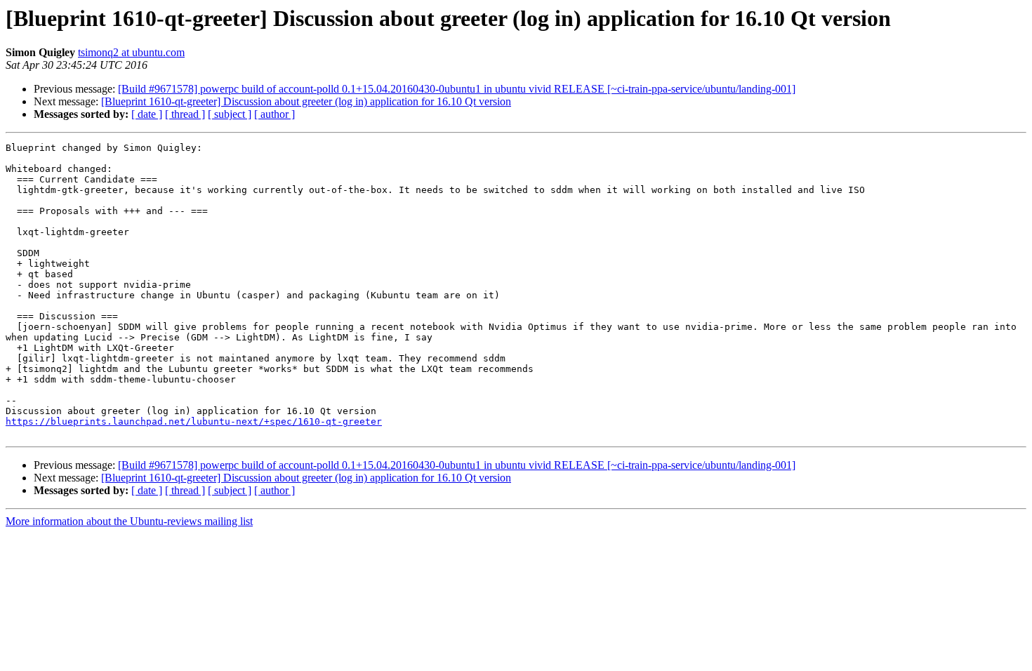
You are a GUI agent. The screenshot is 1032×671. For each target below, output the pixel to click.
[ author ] (274, 114)
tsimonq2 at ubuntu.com (131, 52)
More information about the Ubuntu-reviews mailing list (129, 521)
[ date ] (146, 114)
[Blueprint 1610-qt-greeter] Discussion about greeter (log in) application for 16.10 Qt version (306, 101)
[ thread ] (185, 114)
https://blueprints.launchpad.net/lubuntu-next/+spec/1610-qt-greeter (194, 421)
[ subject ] (229, 114)
